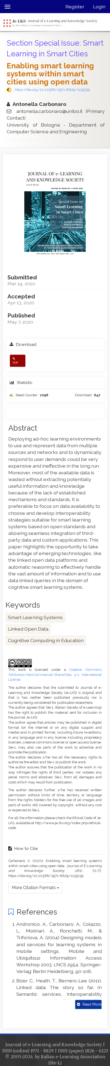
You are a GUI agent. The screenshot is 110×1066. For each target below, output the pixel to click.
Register (74, 6)
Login (99, 6)
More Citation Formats (34, 887)
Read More (91, 1004)
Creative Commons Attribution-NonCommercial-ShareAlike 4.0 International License (55, 675)
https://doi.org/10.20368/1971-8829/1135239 (52, 90)
